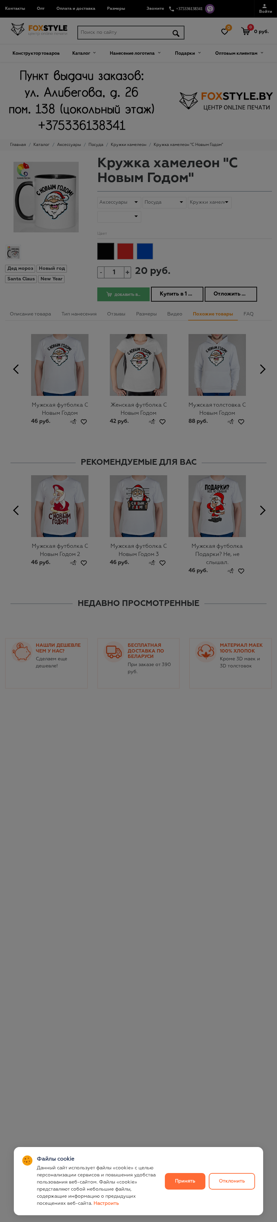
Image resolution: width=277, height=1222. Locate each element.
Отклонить (232, 1181)
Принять (185, 1181)
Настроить (106, 1203)
